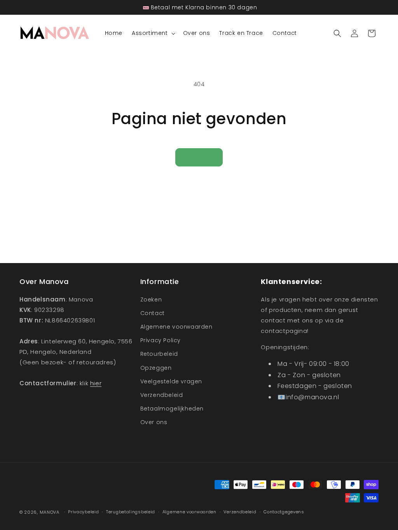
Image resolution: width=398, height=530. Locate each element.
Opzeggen (156, 368)
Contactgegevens (284, 512)
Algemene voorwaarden (176, 327)
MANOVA (49, 512)
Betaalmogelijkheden (172, 408)
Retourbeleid (159, 354)
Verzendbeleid (161, 395)
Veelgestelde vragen (171, 381)
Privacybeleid (83, 512)
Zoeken (151, 299)
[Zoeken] (337, 33)
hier (95, 383)
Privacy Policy (160, 340)
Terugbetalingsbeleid (130, 512)
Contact (152, 313)
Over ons (154, 422)
